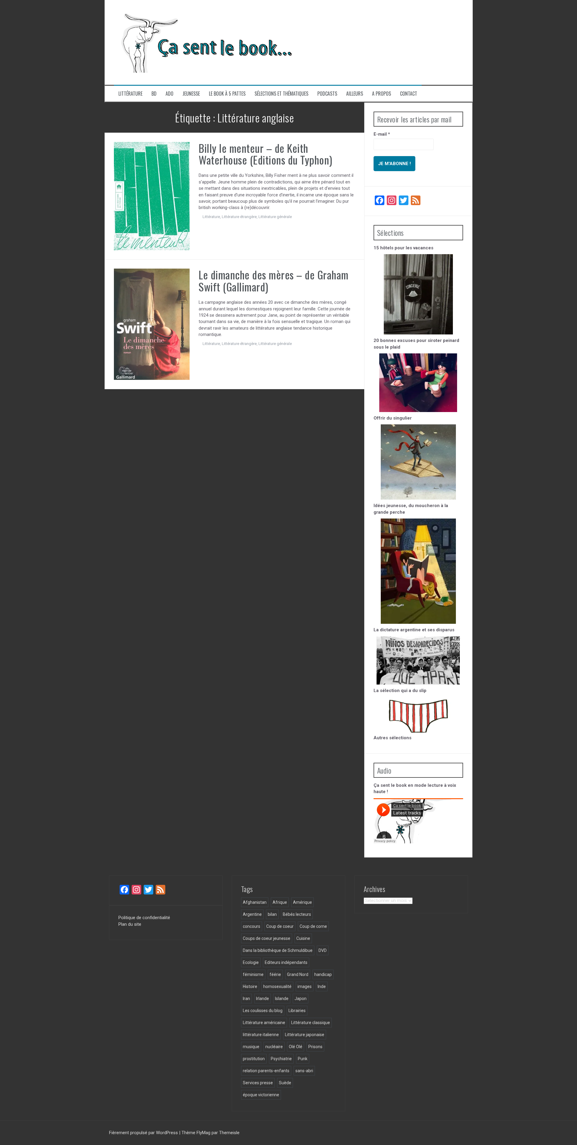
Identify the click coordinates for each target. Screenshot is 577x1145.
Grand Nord (297, 974)
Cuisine (303, 938)
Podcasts (327, 93)
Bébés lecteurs (297, 914)
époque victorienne (261, 1094)
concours (251, 926)
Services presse (258, 1082)
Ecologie (251, 962)
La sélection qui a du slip (400, 690)
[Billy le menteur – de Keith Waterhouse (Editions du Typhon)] (152, 196)
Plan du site (129, 924)
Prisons (315, 1046)
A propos (381, 93)
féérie (275, 974)
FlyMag (203, 1132)
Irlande (262, 998)
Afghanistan (255, 902)
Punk (302, 1058)
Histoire (250, 986)
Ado (169, 93)
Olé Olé (295, 1046)
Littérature (130, 93)
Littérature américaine (264, 1022)
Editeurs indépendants (286, 962)
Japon (301, 998)
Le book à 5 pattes (227, 93)
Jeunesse (191, 93)
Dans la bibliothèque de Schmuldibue (278, 950)
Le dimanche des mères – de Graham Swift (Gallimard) (274, 280)
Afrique (280, 902)
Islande (281, 998)
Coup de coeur (280, 926)
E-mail (382, 134)
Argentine (252, 914)
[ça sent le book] (204, 42)
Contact (408, 93)
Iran (246, 998)
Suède (285, 1082)
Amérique (302, 902)
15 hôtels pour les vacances (403, 248)
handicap (323, 974)
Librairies (297, 1010)
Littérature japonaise (304, 1034)
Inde (322, 986)
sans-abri (304, 1070)
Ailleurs (354, 93)
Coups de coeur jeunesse (266, 938)
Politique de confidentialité (144, 917)
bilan (272, 914)
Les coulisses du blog (262, 1010)
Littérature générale (275, 216)
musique (251, 1046)
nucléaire (274, 1046)
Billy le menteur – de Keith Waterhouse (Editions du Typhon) (265, 154)
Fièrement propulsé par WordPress (144, 1132)
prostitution (254, 1058)
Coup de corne (313, 926)
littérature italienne (261, 1034)
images (305, 986)
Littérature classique (310, 1022)
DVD (323, 950)
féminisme (253, 974)
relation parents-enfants (266, 1070)
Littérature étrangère (239, 216)
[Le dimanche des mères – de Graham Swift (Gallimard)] (152, 324)
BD (154, 93)
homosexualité (277, 986)
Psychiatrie (281, 1058)
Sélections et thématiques (281, 93)
